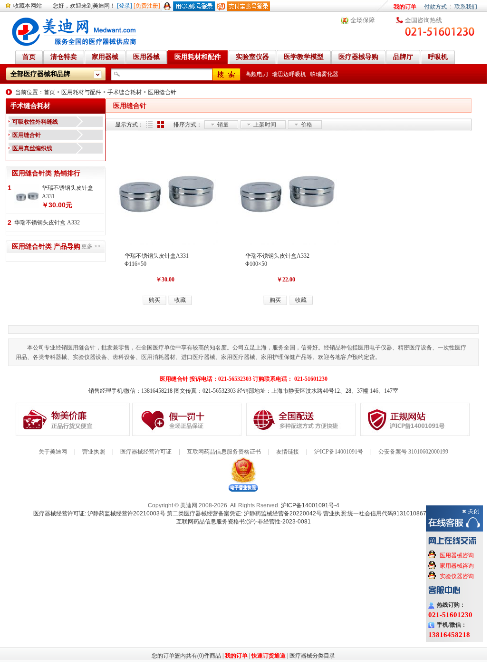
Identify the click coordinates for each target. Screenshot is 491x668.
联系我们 (465, 6)
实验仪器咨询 (457, 576)
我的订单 (405, 6)
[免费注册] (147, 5)
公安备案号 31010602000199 (413, 451)
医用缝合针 (162, 92)
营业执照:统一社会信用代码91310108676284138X (388, 513)
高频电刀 (256, 74)
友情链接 (287, 451)
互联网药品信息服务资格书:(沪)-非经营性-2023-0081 (243, 521)
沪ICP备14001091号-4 (310, 505)
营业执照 (93, 451)
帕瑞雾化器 (324, 74)
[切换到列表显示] (149, 124)
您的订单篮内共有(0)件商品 (186, 655)
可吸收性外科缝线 (35, 121)
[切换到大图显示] (160, 124)
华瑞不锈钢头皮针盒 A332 (47, 222)
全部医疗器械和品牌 (40, 73)
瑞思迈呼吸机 (289, 74)
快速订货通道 (268, 655)
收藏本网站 (27, 5)
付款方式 (435, 6)
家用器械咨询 (457, 565)
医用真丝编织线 (32, 148)
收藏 (180, 300)
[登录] (124, 5)
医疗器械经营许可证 (146, 451)
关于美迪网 (53, 451)
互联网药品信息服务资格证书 (224, 451)
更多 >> (91, 246)
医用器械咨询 (457, 555)
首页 (49, 92)
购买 (154, 300)
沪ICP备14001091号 (338, 451)
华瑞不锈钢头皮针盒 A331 (67, 192)
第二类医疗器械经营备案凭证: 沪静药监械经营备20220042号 (244, 513)
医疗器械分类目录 (312, 655)
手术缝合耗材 (124, 92)
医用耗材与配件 (81, 92)
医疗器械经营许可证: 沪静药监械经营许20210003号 (99, 513)
